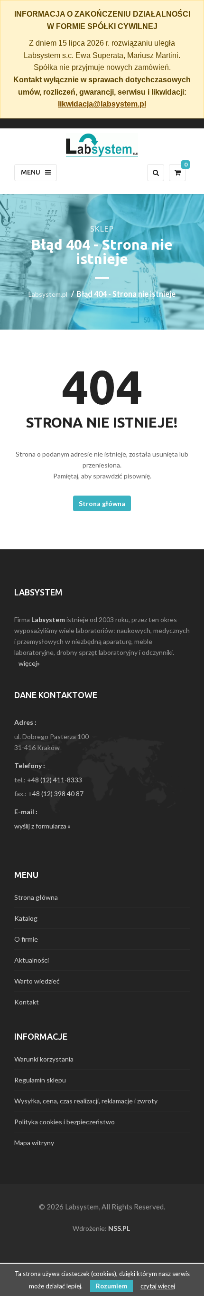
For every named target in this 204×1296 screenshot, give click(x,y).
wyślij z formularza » (42, 826)
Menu (30, 172)
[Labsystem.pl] (102, 145)
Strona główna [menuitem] (36, 897)
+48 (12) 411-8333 (54, 780)
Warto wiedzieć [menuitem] (37, 981)
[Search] (155, 172)
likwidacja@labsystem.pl (102, 104)
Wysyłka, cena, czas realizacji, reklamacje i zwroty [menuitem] (86, 1101)
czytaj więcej (157, 1286)
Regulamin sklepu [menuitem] (40, 1080)
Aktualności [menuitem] (31, 960)
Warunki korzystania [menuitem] (44, 1059)
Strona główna (102, 503)
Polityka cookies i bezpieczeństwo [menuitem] (64, 1122)
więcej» (29, 663)
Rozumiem (111, 1286)
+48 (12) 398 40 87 (55, 793)
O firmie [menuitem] (26, 939)
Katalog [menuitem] (25, 918)
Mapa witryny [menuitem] (34, 1143)
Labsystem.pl (47, 294)
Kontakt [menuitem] (26, 1002)
